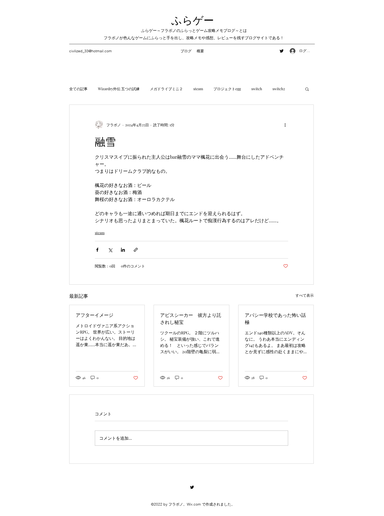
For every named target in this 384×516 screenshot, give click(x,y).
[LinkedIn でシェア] (122, 249)
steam (198, 88)
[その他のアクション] (285, 125)
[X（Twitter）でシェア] (110, 249)
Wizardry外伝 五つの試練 (118, 88)
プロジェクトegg (227, 88)
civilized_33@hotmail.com (90, 51)
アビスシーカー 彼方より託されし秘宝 (190, 318)
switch (256, 88)
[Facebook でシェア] (97, 249)
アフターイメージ (94, 314)
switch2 (278, 88)
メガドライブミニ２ (166, 88)
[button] (307, 89)
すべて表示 (304, 295)
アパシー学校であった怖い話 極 (275, 318)
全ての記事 (78, 88)
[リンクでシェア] (135, 249)
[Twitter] (281, 51)
